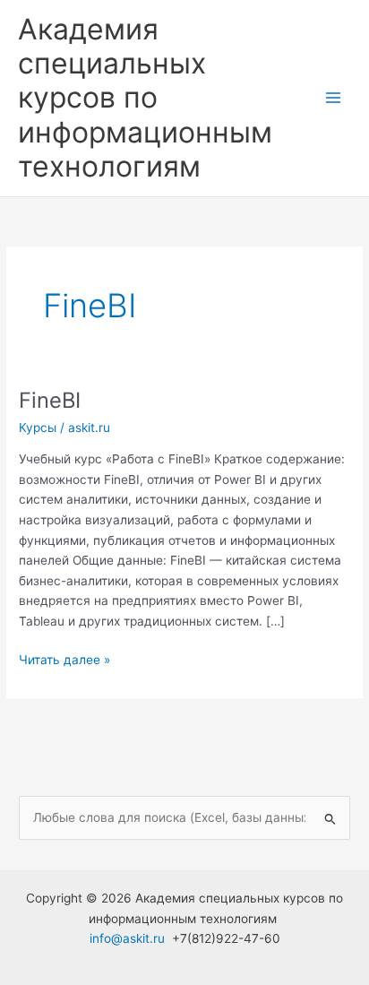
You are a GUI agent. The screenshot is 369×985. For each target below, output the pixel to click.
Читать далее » (64, 659)
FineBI (50, 400)
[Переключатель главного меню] (333, 98)
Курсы (37, 427)
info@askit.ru (127, 938)
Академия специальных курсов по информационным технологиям (145, 98)
